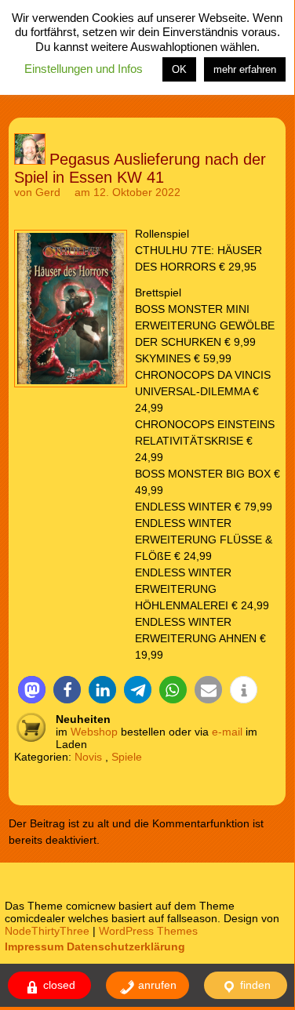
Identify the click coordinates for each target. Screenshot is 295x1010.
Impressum (34, 946)
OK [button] (179, 69)
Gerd (47, 192)
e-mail (227, 731)
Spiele (126, 756)
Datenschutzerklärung (126, 946)
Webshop (94, 731)
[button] (32, 689)
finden (254, 985)
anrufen (156, 985)
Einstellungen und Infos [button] (83, 68)
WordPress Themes (148, 931)
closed (57, 985)
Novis (88, 756)
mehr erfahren (244, 69)
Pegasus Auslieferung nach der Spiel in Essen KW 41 (140, 168)
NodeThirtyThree (47, 931)
